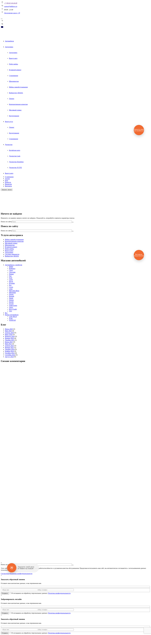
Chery (11, 270)
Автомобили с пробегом (13, 265)
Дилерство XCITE (15, 167)
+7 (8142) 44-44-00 (10, 3)
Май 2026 (8, 331)
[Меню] (1, 18)
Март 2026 (8, 334)
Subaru (11, 300)
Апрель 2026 (9, 333)
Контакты (8, 186)
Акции (7, 179)
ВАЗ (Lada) (13, 309)
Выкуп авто (13, 58)
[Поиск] (73, 222)
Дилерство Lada (14, 156)
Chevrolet (12, 272)
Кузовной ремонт (15, 70)
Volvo (11, 307)
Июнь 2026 (9, 329)
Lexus (11, 287)
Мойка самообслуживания (18, 87)
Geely (11, 280)
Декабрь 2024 (9, 349)
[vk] (2, 25)
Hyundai (12, 283)
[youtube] (2, 28)
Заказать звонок (7, 189)
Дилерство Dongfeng (16, 162)
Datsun (11, 274)
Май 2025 (8, 344)
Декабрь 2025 (9, 340)
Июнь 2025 (9, 342)
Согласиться (5, 573)
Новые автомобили (11, 315)
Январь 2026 (9, 338)
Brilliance (12, 268)
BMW (11, 267)
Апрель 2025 (9, 345)
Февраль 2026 (10, 336)
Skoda (11, 298)
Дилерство (8, 144)
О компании (9, 177)
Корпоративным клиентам (18, 104)
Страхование (13, 75)
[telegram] (2, 21)
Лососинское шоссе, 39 (12, 13)
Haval (11, 281)
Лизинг (11, 98)
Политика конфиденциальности (8, 557)
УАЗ (10, 311)
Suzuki (11, 302)
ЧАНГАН (12, 320)
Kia (10, 285)
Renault (11, 296)
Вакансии (8, 184)
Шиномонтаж (14, 81)
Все (6, 313)
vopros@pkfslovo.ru (10, 6)
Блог (6, 180)
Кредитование (14, 116)
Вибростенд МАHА (16, 93)
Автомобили (9, 41)
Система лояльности (12, 254)
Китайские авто (14, 150)
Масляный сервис (15, 110)
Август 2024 (9, 357)
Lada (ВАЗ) (13, 316)
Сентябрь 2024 (10, 355)
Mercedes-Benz (14, 291)
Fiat (10, 276)
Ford (10, 278)
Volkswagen (13, 305)
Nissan (11, 294)
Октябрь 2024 (9, 353)
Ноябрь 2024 (9, 351)
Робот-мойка (13, 64)
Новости (8, 182)
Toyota (11, 304)
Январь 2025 (9, 347)
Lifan (11, 289)
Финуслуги (9, 121)
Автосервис (9, 47)
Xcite (11, 318)
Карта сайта (5, 554)
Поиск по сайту (6, 222)
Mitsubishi (12, 292)
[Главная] (6, 34)
